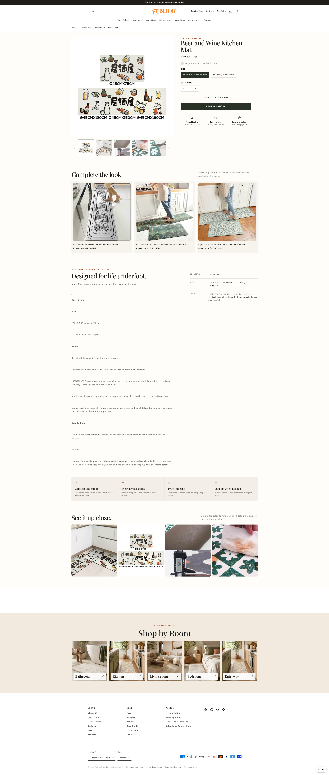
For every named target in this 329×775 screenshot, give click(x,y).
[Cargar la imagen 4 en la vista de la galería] (140, 148)
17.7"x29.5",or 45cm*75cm (195, 74)
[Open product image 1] (94, 551)
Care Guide (132, 726)
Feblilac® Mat (100, 767)
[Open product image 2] (140, 551)
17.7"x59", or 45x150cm (223, 74)
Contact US (93, 717)
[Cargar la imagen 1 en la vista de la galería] (86, 148)
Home (73, 27)
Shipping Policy (174, 717)
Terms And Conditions (177, 721)
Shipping (131, 717)
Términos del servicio (173, 767)
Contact (130, 734)
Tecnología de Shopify (114, 767)
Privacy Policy (173, 713)
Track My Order (96, 721)
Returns (130, 721)
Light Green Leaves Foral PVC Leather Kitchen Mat (221, 244)
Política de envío (190, 767)
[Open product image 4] (235, 551)
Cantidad (186, 82)
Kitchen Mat (86, 27)
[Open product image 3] (188, 551)
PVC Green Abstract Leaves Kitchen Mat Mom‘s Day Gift (161, 244)
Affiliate (92, 734)
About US (92, 713)
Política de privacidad (154, 767)
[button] (93, 11)
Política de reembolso (134, 767)
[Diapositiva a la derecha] (170, 148)
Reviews (92, 726)
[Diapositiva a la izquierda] (74, 148)
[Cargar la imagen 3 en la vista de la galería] (122, 148)
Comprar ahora (216, 106)
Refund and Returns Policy (179, 726)
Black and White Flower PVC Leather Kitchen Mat (95, 244)
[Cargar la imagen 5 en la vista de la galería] (158, 148)
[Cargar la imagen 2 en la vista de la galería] (104, 148)
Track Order (133, 730)
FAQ (90, 730)
